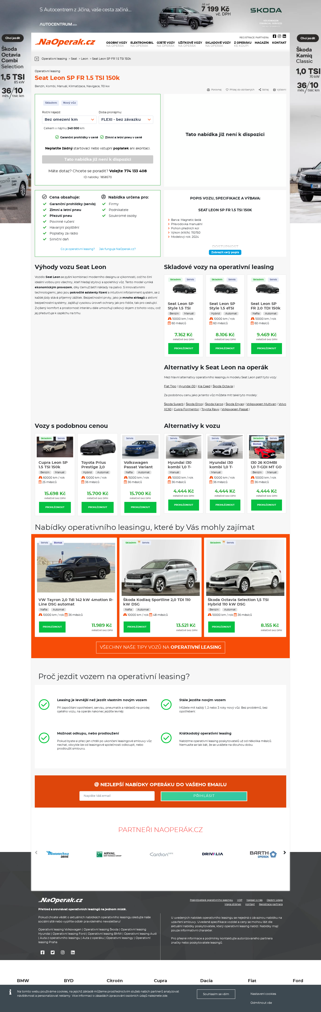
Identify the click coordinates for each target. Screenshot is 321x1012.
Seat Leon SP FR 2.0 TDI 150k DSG (266, 308)
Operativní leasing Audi (140, 933)
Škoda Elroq (194, 404)
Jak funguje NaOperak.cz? (117, 249)
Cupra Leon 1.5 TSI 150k (237, 600)
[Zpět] (38, 59)
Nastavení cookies (263, 993)
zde (164, 995)
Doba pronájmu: (110, 112)
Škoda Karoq (214, 404)
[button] (284, 854)
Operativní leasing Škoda (101, 929)
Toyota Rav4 (210, 409)
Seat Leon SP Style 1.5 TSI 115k (181, 308)
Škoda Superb (174, 404)
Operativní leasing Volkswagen (59, 929)
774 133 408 (135, 171)
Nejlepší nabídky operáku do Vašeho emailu (163, 784)
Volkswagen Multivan (261, 404)
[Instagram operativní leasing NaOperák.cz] (279, 36)
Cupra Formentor (186, 409)
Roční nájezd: (51, 112)
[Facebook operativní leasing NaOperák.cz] (274, 36)
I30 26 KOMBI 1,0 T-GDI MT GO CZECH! (224, 467)
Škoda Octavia (223, 386)
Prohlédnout (183, 348)
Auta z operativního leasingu (60, 938)
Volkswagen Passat (234, 409)
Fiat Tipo (170, 386)
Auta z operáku (93, 938)
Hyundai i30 (187, 386)
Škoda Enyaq (235, 404)
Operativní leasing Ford (69, 933)
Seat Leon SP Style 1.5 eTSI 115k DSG (222, 308)
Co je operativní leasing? (78, 249)
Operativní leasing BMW (105, 933)
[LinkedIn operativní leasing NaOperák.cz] (284, 36)
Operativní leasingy (119, 938)
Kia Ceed (204, 386)
